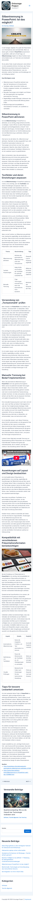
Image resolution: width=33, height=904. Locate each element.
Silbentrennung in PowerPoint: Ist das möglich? (15, 864)
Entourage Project (17, 4)
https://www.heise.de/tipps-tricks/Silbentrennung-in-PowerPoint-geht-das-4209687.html (16, 772)
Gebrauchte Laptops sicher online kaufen (13, 850)
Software (11, 25)
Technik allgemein (13, 817)
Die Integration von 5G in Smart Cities (12, 871)
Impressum (28, 899)
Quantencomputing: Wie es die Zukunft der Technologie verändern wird (15, 812)
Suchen (4, 828)
